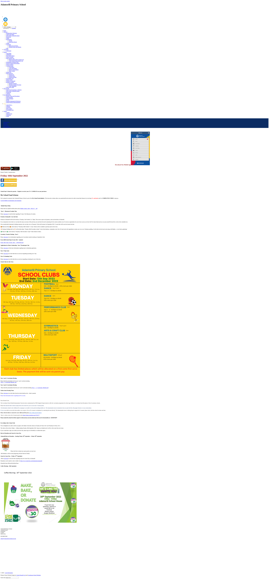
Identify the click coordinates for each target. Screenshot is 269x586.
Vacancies (8, 107)
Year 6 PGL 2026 (10, 87)
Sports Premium (9, 98)
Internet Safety (9, 79)
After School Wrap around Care (16, 60)
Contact (5, 111)
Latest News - (9, 105)
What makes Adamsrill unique (12, 35)
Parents (5, 52)
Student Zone (12, 76)
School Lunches (9, 57)
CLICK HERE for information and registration (11, 200)
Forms (7, 116)
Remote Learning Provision (15, 84)
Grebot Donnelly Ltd (21, 575)
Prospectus (8, 37)
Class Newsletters (13, 68)
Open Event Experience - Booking (14, 89)
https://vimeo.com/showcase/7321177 (31, 415)
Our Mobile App (10, 78)
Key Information (7, 94)
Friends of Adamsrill (10, 81)
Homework (11, 74)
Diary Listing (12, 71)
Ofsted (7, 38)
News (4, 103)
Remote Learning (10, 82)
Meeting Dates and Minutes (15, 47)
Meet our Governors (13, 45)
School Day (8, 72)
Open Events (6, 88)
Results (10, 40)
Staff (7, 48)
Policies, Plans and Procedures (13, 96)
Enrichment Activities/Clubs (12, 62)
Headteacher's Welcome (11, 33)
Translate (14, 28)
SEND (7, 100)
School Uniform (9, 64)
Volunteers (8, 115)
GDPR (7, 43)
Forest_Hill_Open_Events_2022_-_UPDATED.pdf (12, 242)
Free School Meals (10, 55)
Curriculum (5, 49)
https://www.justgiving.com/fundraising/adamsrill (31, 460)
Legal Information (9, 572)
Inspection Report (13, 42)
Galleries (8, 93)
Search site (3, 577)
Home (4, 30)
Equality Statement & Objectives (13, 101)
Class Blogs (11, 67)
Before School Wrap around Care (16, 59)
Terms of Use (9, 113)
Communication (9, 66)
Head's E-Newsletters (13, 69)
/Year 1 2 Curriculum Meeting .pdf (8, 382)
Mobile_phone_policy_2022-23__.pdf (28, 208)
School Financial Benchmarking (13, 102)
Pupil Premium (9, 97)
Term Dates (8, 53)
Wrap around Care (10, 58)
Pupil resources (9, 73)
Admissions (8, 54)
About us (5, 32)
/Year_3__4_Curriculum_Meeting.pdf (40, 387)
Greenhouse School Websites (34, 575)
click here (6, 214)
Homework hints (12, 77)
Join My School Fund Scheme (13, 63)
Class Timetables (12, 86)
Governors (8, 44)
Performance (9, 39)
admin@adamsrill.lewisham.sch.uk (8, 538)
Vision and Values (10, 34)
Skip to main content (5, 1)
